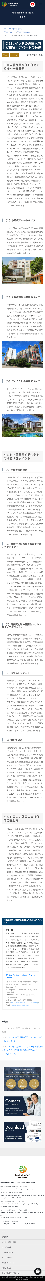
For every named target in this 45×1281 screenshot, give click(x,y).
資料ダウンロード (8, 1263)
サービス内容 (7, 1247)
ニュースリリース (8, 1252)
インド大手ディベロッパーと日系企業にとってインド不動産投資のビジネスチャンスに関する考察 (22, 1050)
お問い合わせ (7, 1268)
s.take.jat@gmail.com (20, 1005)
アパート (14, 55)
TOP (3, 1232)
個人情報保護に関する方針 (11, 1273)
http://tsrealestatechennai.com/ (24, 1002)
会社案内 (5, 1237)
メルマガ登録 (7, 1257)
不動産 (5, 55)
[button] (37, 1271)
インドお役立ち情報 (15, 29)
